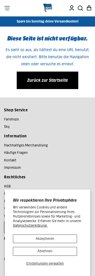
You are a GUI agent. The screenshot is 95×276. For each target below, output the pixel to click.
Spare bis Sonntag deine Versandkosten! (48, 21)
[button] (7, 8)
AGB (7, 186)
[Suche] (80, 8)
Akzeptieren (45, 239)
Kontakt (10, 160)
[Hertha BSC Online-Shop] (47, 8)
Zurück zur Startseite (47, 80)
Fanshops (11, 119)
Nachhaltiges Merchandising (26, 145)
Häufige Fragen (16, 153)
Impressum (12, 167)
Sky (7, 126)
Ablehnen (44, 251)
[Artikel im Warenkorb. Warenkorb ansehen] (89, 8)
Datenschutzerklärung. (30, 225)
